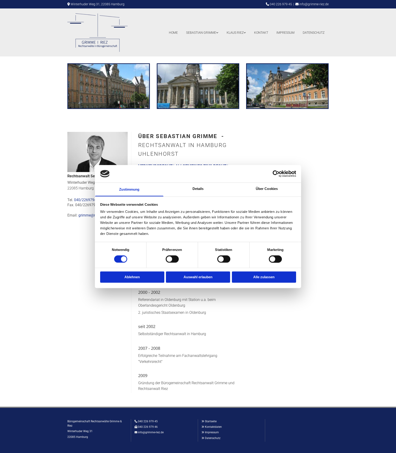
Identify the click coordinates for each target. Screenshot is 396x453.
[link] (202, 32)
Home (173, 32)
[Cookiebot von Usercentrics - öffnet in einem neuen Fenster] (276, 173)
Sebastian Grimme (201, 32)
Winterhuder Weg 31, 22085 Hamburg (97, 4)
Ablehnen (132, 277)
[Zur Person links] (217, 32)
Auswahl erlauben (198, 277)
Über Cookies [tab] (267, 189)
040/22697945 (86, 200)
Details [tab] (198, 189)
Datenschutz (313, 32)
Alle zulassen (264, 277)
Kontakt (261, 32)
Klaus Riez (235, 32)
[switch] (172, 259)
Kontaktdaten (213, 426)
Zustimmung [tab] (129, 190)
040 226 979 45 (281, 4)
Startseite (211, 421)
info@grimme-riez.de (314, 4)
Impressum (285, 32)
